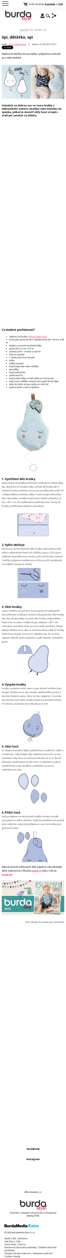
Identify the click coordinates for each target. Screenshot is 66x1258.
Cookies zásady (12, 1256)
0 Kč (61, 4)
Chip (18, 1241)
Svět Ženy (9, 1241)
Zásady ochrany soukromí (17, 1253)
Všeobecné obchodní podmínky (20, 1247)
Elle (14, 1238)
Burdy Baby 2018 (38, 336)
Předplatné (50, 1212)
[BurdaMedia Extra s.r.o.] (21, 1226)
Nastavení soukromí (43, 1253)
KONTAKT (14, 1212)
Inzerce (22, 1244)
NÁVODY (24, 29)
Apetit (7, 1238)
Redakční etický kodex (32, 1212)
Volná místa (10, 1244)
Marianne (23, 1238)
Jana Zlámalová (17, 44)
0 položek (50, 4)
